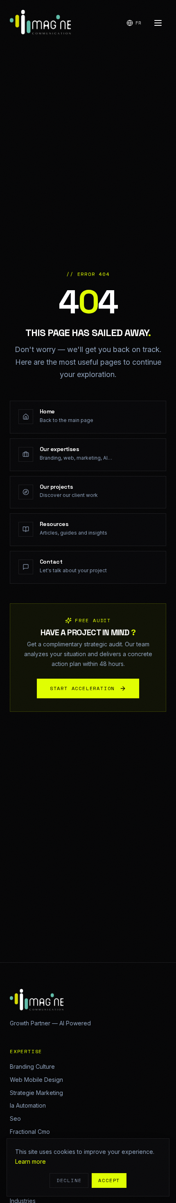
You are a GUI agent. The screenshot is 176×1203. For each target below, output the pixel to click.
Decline (69, 1180)
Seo (15, 1118)
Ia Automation (28, 1105)
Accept (109, 1180)
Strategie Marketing (36, 1092)
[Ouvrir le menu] (158, 23)
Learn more (30, 1161)
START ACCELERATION (82, 688)
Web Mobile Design (36, 1079)
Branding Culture (32, 1066)
